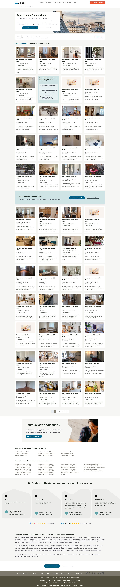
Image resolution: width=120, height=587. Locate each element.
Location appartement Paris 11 (22, 474)
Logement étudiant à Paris (67, 455)
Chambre (59, 580)
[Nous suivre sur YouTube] (99, 573)
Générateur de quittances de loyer (68, 582)
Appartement (43, 580)
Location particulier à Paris (22, 452)
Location (41, 3)
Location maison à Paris (67, 452)
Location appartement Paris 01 (22, 467)
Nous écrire (78, 573)
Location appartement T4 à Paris (46, 455)
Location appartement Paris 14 (45, 472)
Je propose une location (46, 27)
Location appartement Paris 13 (45, 469)
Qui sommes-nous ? (22, 573)
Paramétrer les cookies (78, 585)
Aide (69, 573)
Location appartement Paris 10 (45, 464)
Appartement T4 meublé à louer (70, 307)
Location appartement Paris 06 (23, 472)
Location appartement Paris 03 (23, 466)
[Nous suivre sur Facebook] (87, 573)
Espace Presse (44, 573)
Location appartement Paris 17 (68, 469)
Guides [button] (74, 3)
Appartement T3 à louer (69, 176)
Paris (23, 6)
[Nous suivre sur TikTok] (96, 573)
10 (64, 411)
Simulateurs (67, 3)
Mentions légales (58, 573)
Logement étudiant (75, 580)
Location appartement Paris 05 (23, 471)
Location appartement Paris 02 (23, 469)
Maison (49, 580)
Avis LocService (56, 582)
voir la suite (68, 508)
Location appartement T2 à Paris (46, 452)
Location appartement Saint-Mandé (93, 464)
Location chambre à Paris (21, 453)
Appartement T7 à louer (92, 89)
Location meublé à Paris (67, 453)
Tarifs (34, 573)
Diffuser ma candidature (33, 436)
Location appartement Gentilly (68, 471)
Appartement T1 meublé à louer (24, 148)
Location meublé (66, 580)
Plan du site (65, 577)
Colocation (49, 3)
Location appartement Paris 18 (68, 464)
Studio (53, 580)
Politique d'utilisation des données (55, 585)
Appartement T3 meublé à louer (47, 60)
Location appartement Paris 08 (46, 471)
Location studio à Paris (21, 455)
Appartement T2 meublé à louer (24, 60)
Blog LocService (47, 582)
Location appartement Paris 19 (68, 466)
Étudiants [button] (58, 3)
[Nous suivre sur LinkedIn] (102, 573)
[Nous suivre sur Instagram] (93, 573)
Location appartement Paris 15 (68, 467)
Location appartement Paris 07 (45, 467)
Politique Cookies (68, 585)
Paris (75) (18, 6)
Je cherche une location (30, 27)
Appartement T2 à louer (23, 219)
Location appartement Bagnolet (92, 469)
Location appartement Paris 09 (46, 466)
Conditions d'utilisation (41, 585)
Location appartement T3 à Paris (46, 453)
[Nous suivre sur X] (90, 573)
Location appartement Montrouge (92, 466)
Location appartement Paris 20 (46, 474)
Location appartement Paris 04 (23, 464)
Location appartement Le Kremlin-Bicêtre (94, 467)
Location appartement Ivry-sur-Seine (93, 471)
